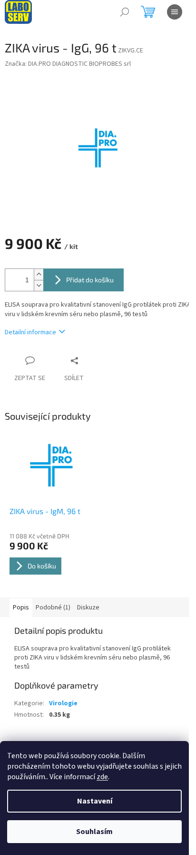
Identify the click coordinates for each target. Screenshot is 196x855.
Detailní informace (30, 332)
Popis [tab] (21, 607)
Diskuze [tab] (88, 607)
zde (102, 777)
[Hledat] (124, 11)
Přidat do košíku (90, 280)
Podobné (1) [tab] (53, 607)
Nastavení (94, 801)
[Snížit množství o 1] (38, 285)
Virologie (63, 703)
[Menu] (174, 11)
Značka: (68, 64)
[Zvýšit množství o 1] (38, 274)
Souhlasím (94, 831)
